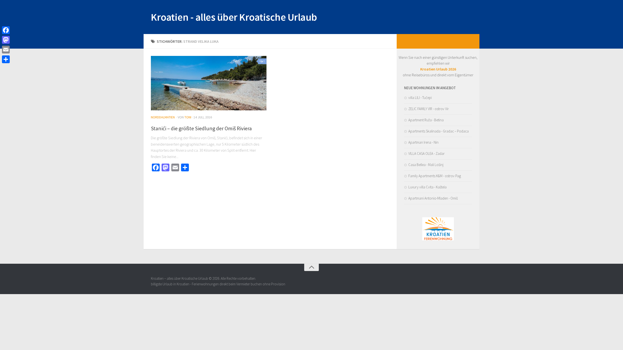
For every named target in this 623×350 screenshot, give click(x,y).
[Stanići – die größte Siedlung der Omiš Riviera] (208, 83)
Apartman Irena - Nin (423, 142)
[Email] (6, 49)
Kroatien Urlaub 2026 (438, 69)
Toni (187, 117)
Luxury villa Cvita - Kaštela (427, 187)
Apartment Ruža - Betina (426, 120)
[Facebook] (6, 30)
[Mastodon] (6, 40)
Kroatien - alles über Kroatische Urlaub (234, 17)
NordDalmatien (163, 117)
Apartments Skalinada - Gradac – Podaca (438, 131)
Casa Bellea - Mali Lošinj (425, 164)
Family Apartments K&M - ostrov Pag (434, 176)
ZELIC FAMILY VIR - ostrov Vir (428, 108)
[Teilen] (6, 59)
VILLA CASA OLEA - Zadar (426, 153)
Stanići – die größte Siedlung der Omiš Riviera (201, 128)
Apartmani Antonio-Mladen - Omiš (433, 198)
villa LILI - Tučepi (420, 97)
